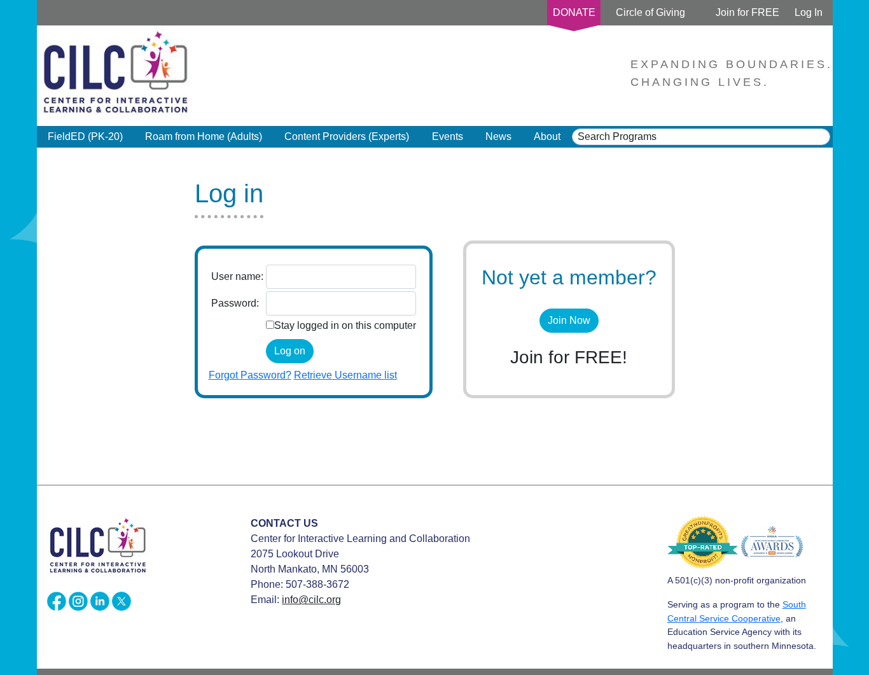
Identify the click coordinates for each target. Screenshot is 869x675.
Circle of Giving (650, 12)
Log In (809, 12)
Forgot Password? (250, 375)
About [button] (547, 136)
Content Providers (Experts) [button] (346, 136)
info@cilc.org (311, 599)
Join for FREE (747, 12)
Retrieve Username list (345, 375)
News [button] (498, 136)
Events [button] (447, 136)
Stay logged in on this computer (345, 325)
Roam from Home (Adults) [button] (203, 136)
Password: (235, 303)
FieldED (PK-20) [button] (85, 136)
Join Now (569, 320)
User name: (237, 276)
